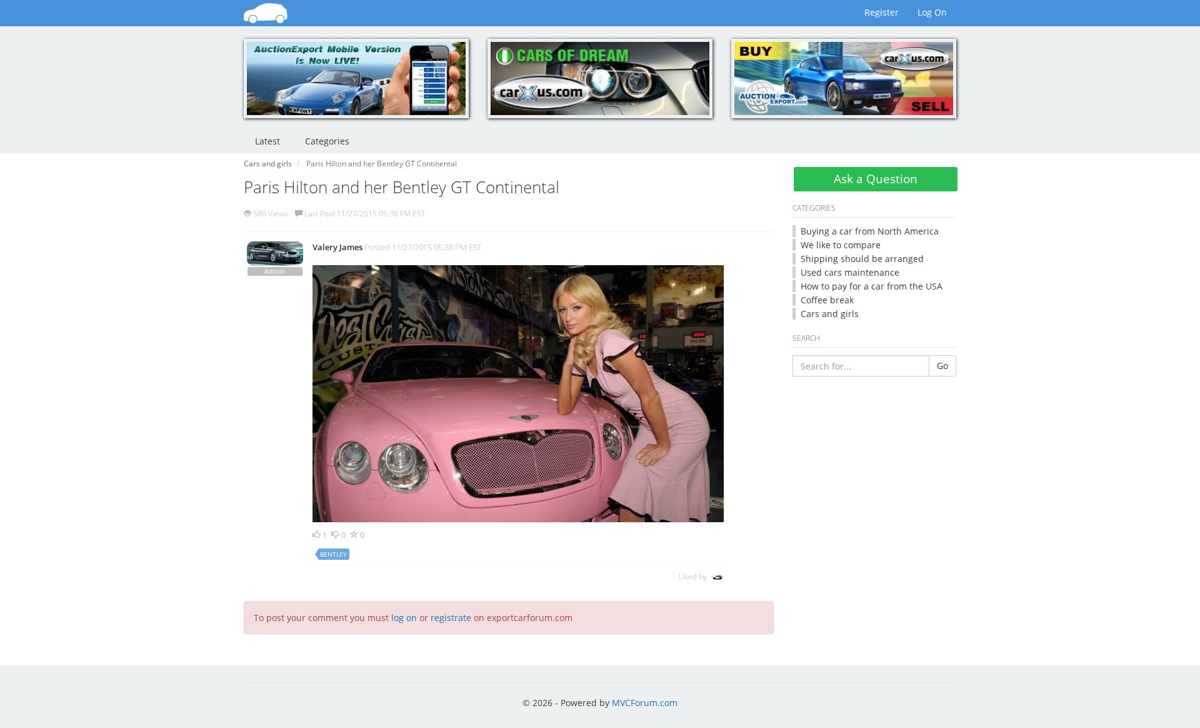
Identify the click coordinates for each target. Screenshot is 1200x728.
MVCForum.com (645, 703)
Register (881, 12)
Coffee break (827, 300)
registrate (451, 618)
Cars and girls (830, 314)
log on (404, 618)
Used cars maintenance (850, 272)
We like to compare (841, 245)
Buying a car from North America (870, 231)
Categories (327, 141)
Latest (267, 141)
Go (942, 366)
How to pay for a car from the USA (871, 286)
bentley (333, 554)
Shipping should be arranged (862, 259)
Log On (932, 12)
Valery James (337, 247)
